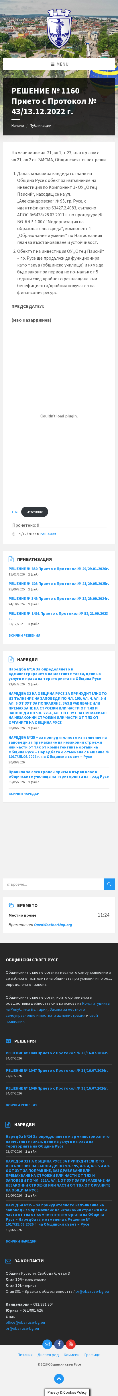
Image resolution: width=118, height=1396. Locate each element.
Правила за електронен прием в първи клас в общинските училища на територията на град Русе (59, 774)
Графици (92, 1354)
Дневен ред (48, 1354)
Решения (48, 533)
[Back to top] (59, 1379)
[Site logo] (59, 47)
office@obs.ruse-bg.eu (25, 1322)
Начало (17, 125)
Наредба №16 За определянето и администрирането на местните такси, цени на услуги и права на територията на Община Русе (55, 673)
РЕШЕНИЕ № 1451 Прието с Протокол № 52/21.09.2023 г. (58, 616)
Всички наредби (24, 794)
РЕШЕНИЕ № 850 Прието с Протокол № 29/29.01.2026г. (59, 568)
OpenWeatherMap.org (53, 924)
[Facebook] (59, 1344)
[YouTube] (71, 1344)
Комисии (72, 1354)
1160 (14, 512)
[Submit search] (109, 884)
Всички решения (24, 635)
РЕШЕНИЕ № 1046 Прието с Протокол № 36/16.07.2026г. (57, 1088)
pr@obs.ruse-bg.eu (92, 1291)
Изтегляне (35, 512)
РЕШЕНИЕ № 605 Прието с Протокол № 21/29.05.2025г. (59, 583)
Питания (25, 1354)
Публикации (41, 125)
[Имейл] (47, 1344)
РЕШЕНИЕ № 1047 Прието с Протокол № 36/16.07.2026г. (57, 1070)
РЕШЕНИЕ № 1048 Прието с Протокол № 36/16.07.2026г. (57, 1052)
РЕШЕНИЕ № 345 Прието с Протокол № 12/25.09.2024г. (59, 598)
